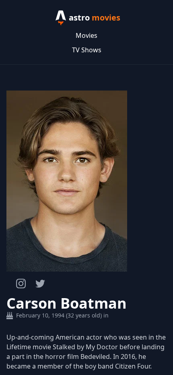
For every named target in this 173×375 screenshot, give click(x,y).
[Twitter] (40, 283)
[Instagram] (21, 283)
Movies (86, 35)
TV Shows (86, 49)
